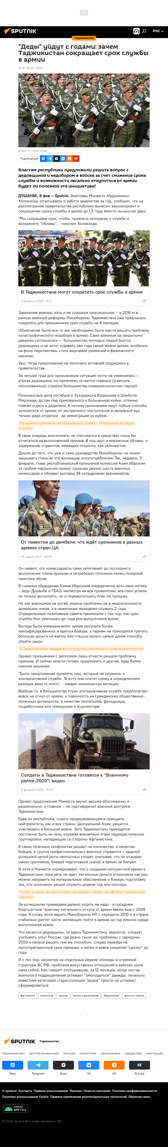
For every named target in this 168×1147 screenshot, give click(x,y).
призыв (63, 995)
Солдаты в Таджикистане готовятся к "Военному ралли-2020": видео (74, 777)
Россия (69, 1053)
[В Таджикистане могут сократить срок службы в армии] (84, 258)
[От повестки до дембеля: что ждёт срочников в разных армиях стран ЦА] (84, 508)
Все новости (27, 995)
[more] (144, 300)
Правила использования (51, 1091)
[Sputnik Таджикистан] (21, 35)
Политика (88, 1053)
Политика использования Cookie (25, 1097)
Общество (133, 1053)
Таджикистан (111, 995)
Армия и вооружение (85, 995)
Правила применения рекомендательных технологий (88, 1097)
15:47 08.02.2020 (30, 68)
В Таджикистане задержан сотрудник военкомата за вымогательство (81, 648)
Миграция (154, 1053)
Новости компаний (97, 1091)
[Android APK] (15, 1109)
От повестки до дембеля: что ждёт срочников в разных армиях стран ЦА (82, 544)
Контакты (25, 1091)
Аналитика (46, 995)
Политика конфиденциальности (134, 1091)
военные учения (134, 995)
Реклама (76, 1091)
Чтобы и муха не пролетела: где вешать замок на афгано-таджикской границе (82, 894)
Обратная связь (139, 1097)
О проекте (9, 1091)
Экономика (111, 1053)
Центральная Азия (44, 1053)
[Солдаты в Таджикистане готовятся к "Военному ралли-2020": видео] (84, 741)
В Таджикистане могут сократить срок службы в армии (82, 292)
